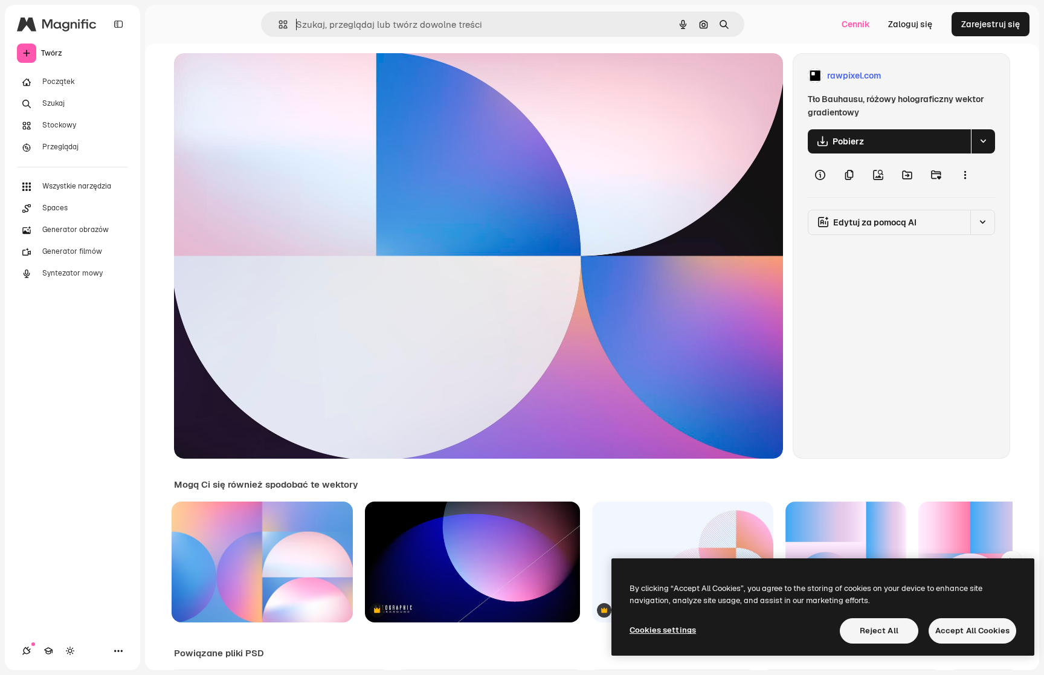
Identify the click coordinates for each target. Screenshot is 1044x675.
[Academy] (48, 650)
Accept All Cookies (972, 630)
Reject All (879, 630)
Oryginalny (257, 76)
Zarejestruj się (990, 24)
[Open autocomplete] (278, 24)
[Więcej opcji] (965, 175)
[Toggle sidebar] (118, 24)
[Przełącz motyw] (70, 650)
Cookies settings (663, 630)
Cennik (856, 24)
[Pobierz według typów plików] (983, 141)
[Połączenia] (26, 650)
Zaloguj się (910, 24)
